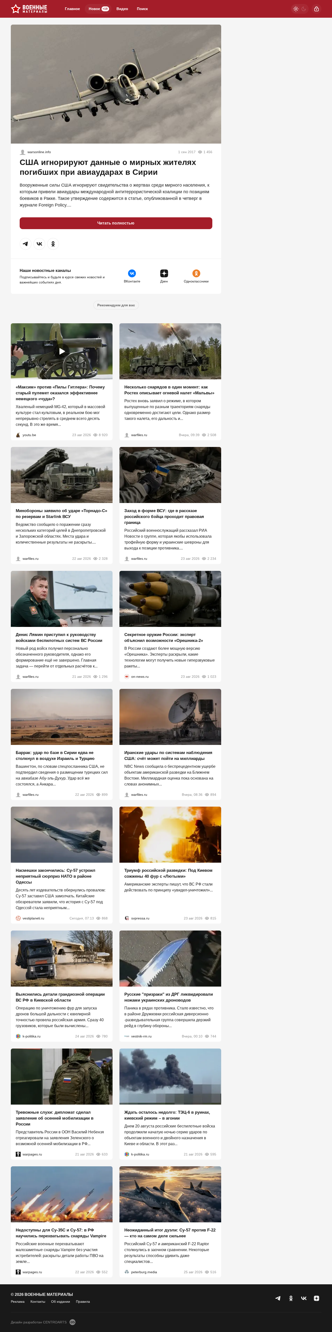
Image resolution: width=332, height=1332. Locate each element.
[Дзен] (316, 1298)
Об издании (60, 1301)
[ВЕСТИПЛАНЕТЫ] (18, 918)
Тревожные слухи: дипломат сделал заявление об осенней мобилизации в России (54, 1118)
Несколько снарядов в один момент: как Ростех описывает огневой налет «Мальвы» (169, 390)
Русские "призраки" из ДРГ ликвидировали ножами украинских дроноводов (168, 997)
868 (105, 918)
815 (213, 918)
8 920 (103, 435)
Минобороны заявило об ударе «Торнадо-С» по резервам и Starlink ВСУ (61, 513)
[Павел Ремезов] (126, 558)
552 (105, 1272)
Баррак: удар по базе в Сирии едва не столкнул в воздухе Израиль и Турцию (55, 755)
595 (213, 1154)
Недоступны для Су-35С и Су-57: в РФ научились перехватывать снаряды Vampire (61, 1233)
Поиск (142, 9)
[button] (25, 244)
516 (213, 1272)
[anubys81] (18, 434)
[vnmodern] (23, 152)
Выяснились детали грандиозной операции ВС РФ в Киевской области (60, 997)
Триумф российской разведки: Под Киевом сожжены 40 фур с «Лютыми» (168, 873)
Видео (122, 9)
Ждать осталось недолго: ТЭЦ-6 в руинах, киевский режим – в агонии (167, 1115)
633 (105, 1154)
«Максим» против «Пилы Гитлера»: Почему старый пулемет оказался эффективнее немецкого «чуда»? (60, 393)
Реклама (18, 1301)
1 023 (211, 677)
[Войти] (316, 9)
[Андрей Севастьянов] (126, 434)
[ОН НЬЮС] (126, 676)
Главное (72, 9)
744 (213, 1036)
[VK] (304, 1298)
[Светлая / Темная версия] (300, 9)
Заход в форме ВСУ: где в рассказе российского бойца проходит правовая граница (164, 516)
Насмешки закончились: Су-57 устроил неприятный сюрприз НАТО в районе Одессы (55, 876)
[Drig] (126, 1036)
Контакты (37, 1301)
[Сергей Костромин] (18, 558)
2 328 (103, 559)
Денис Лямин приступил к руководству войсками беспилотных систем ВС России (59, 637)
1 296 (103, 677)
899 (105, 794)
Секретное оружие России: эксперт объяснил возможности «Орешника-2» (163, 637)
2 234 (211, 559)
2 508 (211, 435)
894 (213, 794)
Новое (98, 9)
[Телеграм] (278, 1298)
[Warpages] (18, 1154)
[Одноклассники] (291, 1298)
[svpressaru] (126, 918)
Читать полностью (115, 223)
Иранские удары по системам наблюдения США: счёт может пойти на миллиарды (168, 755)
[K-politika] (18, 1036)
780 (105, 1036)
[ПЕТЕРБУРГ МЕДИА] (126, 1272)
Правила (83, 1301)
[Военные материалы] (29, 9)
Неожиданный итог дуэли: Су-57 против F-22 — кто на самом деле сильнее (170, 1233)
